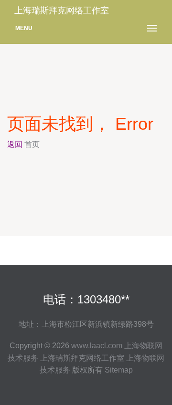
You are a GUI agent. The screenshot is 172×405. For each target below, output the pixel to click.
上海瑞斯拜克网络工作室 (82, 358)
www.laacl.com (96, 346)
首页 (32, 144)
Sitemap (119, 370)
